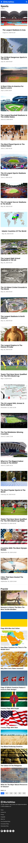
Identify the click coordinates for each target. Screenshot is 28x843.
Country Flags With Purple (10, 708)
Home (2, 810)
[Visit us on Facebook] (5, 831)
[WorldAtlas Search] (26, 2)
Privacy (2, 814)
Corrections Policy (5, 823)
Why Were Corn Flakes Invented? (12, 668)
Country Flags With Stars (9, 727)
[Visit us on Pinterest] (10, 831)
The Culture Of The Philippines (11, 765)
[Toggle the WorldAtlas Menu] (1, 2)
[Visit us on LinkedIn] (13, 831)
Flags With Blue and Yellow (10, 628)
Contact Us (3, 812)
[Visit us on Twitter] (7, 831)
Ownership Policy (5, 826)
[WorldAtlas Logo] (9, 2)
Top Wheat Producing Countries (12, 746)
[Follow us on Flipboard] (2, 831)
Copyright (3, 816)
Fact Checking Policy (5, 821)
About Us (3, 819)
